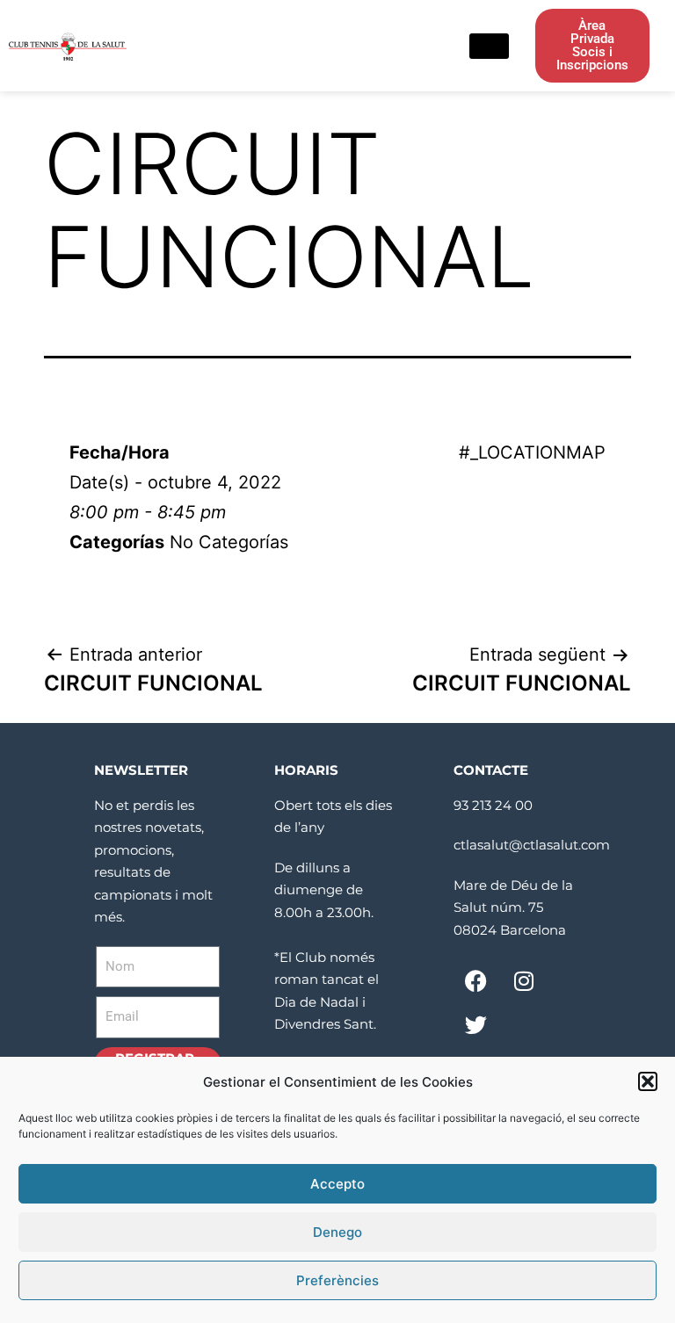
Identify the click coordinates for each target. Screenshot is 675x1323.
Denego (337, 1232)
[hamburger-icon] (489, 46)
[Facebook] (475, 980)
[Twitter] (475, 1024)
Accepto (337, 1183)
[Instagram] (524, 980)
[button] (648, 1081)
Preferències (337, 1280)
